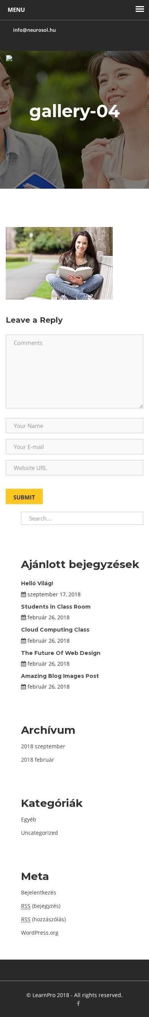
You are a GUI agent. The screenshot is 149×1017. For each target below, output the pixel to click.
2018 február (37, 759)
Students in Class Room (56, 606)
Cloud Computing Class (55, 629)
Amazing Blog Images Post (60, 676)
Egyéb (28, 819)
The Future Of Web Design (60, 653)
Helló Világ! (37, 583)
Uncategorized (39, 832)
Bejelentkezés (38, 892)
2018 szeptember (43, 746)
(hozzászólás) (43, 919)
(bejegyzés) (40, 905)
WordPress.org (39, 932)
